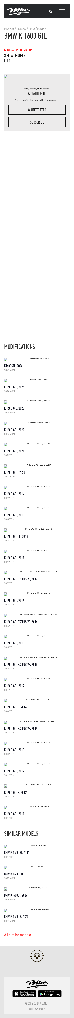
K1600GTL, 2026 (13, 366)
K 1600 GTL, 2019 (14, 494)
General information (18, 50)
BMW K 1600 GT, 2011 (16, 853)
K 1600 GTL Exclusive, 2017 (21, 579)
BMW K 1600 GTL (13, 874)
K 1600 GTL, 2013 (14, 750)
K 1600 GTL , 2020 (14, 472)
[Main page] (18, 14)
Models (42, 29)
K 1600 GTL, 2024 (14, 387)
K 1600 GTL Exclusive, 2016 (21, 622)
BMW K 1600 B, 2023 (16, 917)
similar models (14, 55)
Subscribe (37, 122)
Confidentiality (37, 1008)
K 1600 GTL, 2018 (14, 515)
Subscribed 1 (36, 100)
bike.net (43, 1003)
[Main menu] (62, 11)
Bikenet (9, 29)
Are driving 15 (21, 100)
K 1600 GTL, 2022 (14, 430)
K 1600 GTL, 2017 (14, 558)
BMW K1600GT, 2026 (16, 895)
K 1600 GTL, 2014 (14, 686)
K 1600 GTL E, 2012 (15, 792)
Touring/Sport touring (39, 88)
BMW (31, 29)
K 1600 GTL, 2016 (14, 600)
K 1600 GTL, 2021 (14, 451)
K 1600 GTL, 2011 (14, 814)
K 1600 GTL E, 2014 (15, 707)
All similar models (17, 935)
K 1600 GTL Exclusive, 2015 (21, 664)
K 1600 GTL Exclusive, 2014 (21, 728)
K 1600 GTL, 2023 (14, 408)
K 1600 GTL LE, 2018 (16, 536)
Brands (21, 29)
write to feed (37, 110)
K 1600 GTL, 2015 (14, 643)
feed (7, 60)
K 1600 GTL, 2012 (14, 771)
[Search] (50, 11)
